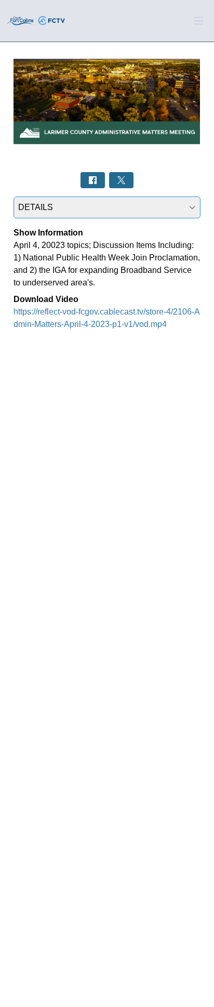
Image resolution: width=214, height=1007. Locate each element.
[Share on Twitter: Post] (121, 180)
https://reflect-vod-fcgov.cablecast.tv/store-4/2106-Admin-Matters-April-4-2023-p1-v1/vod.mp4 (107, 318)
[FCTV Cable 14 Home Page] (36, 21)
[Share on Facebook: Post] (93, 180)
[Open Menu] (198, 20)
